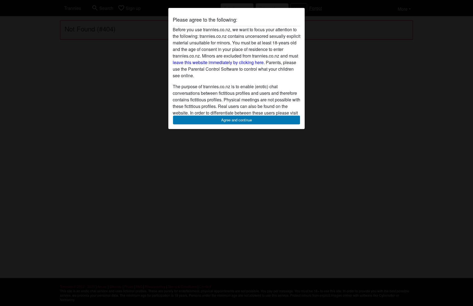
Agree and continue (236, 119)
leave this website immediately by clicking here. (219, 62)
